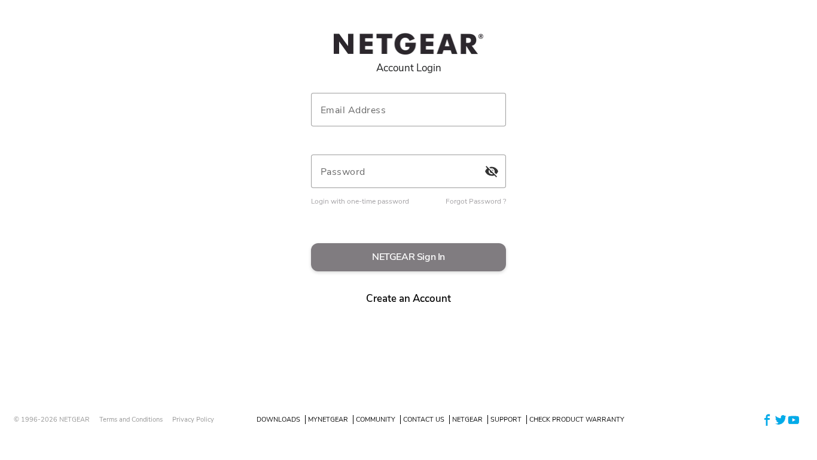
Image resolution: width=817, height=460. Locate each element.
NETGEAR (467, 419)
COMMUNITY (375, 419)
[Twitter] (780, 419)
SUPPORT (506, 419)
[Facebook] (767, 419)
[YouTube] (793, 419)
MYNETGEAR (328, 419)
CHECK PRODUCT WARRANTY (576, 419)
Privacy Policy (193, 419)
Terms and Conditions (131, 419)
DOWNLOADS (278, 419)
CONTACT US (423, 419)
